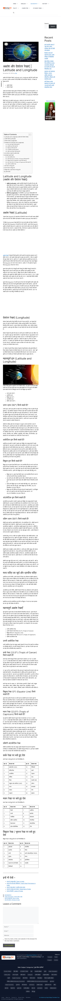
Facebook (50, 957)
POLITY (15, 8)
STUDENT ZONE (37, 8)
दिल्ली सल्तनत (32, 978)
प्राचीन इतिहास (37, 974)
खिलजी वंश (13, 988)
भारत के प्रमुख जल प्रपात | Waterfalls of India (19, 889)
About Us (8, 997)
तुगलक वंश (19, 988)
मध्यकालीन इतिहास (38, 971)
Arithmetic (31, 984)
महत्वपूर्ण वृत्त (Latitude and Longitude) (14, 142)
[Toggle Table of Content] (29, 134)
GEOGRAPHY (34, 3)
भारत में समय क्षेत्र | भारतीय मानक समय (16, 887)
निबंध (55, 984)
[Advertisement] (21, 30)
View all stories (50, 101)
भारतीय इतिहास (26, 988)
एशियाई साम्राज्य (53, 988)
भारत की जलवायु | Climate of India (12, 899)
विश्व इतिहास (40, 978)
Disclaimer (28, 997)
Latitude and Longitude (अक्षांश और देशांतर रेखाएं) (16, 137)
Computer (30, 974)
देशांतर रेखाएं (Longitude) (11, 140)
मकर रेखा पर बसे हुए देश (10, 167)
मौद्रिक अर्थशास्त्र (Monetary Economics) (16, 981)
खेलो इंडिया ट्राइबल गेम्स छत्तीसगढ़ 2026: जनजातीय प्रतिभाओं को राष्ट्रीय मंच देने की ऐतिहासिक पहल (49, 64)
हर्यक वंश (6, 988)
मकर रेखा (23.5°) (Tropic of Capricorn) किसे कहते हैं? (19, 162)
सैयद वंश (33, 988)
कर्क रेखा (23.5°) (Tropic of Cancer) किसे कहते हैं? (18, 158)
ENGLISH (23, 3)
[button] (17, 3)
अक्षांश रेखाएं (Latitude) (10, 138)
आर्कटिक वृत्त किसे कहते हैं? (13, 146)
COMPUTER (25, 8)
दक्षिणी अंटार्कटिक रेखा (12, 164)
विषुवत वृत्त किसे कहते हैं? (12, 147)
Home (2, 997)
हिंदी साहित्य (16, 971)
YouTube (56, 960)
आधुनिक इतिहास (46, 974)
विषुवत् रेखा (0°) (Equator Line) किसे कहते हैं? (17, 160)
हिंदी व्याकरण (23, 974)
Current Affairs (7, 971)
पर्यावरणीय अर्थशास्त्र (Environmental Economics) (37, 981)
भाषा (31, 971)
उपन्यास (46, 988)
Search (46, 23)
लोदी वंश (27, 991)
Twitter (56, 957)
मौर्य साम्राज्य (24, 984)
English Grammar (16, 978)
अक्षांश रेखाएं (5, 255)
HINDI (14, 3)
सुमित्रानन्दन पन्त (48, 984)
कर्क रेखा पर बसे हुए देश (9, 165)
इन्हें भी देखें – (8, 171)
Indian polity (7, 974)
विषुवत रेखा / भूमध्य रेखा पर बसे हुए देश (12, 169)
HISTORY (44, 3)
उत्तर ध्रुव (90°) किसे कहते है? (13, 144)
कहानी (9, 978)
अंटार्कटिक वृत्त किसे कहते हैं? (13, 149)
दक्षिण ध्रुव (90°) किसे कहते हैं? (14, 151)
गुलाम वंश (17, 984)
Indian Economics (9, 984)
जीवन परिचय (25, 978)
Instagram (50, 960)
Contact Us (14, 997)
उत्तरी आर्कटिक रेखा (11, 157)
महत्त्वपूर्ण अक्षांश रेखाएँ (9, 155)
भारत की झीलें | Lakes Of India (15, 891)
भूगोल (21, 896)
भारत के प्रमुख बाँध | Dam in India (15, 881)
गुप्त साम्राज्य (39, 988)
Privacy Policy (21, 997)
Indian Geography (9, 896)
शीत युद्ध (33, 991)
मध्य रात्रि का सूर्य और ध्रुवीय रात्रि (12, 153)
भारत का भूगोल (17, 896)
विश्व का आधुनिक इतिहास (49, 978)
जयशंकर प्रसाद (39, 984)
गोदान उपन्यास (54, 974)
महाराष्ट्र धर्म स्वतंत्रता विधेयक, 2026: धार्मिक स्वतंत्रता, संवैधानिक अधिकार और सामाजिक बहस (49, 75)
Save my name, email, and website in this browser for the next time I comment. (21, 940)
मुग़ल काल (52, 981)
